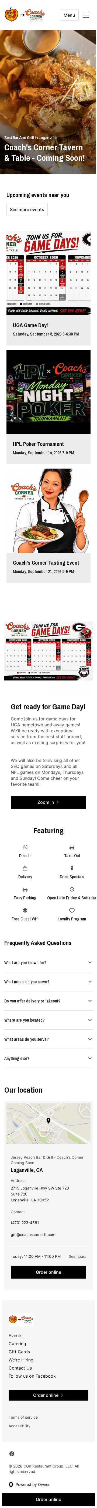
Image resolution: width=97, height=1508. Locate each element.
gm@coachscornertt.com (33, 1235)
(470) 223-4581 (25, 1223)
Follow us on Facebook (32, 1375)
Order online (46, 1272)
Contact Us (20, 1367)
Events (15, 1335)
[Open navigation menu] (86, 15)
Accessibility (19, 1425)
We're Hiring (21, 1359)
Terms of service (23, 1417)
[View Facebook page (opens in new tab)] (12, 1453)
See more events (27, 209)
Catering (17, 1343)
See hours (73, 1256)
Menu (69, 15)
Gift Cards (19, 1351)
